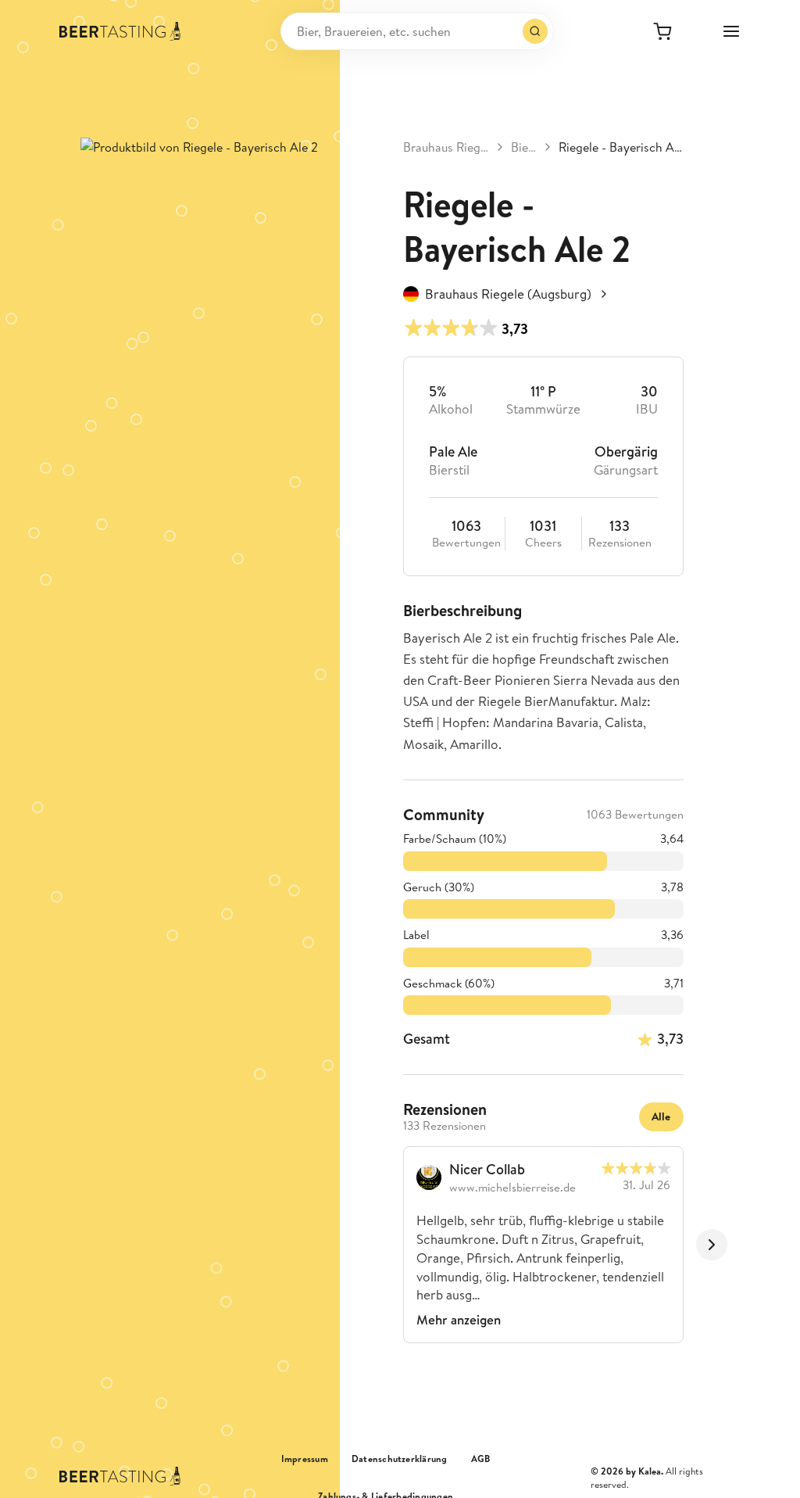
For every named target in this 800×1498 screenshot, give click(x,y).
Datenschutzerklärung (400, 1459)
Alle (661, 1116)
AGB (481, 1459)
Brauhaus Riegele (446, 147)
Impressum (304, 1459)
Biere (524, 147)
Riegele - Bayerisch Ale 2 (621, 147)
